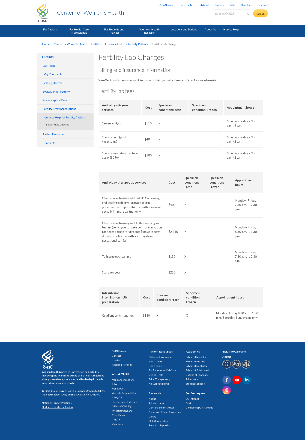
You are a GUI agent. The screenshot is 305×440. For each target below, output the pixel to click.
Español (116, 360)
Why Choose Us (52, 74)
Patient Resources (54, 134)
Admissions (192, 379)
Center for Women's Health (90, 12)
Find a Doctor (186, 4)
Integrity (117, 397)
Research (155, 393)
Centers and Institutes (161, 407)
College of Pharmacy (197, 374)
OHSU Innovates (158, 420)
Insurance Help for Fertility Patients (126, 44)
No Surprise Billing (159, 383)
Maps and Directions (123, 379)
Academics (193, 351)
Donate (220, 4)
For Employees (195, 393)
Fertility (96, 44)
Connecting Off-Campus (199, 407)
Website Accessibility (124, 392)
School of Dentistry (196, 365)
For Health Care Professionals (79, 31)
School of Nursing (195, 361)
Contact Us (49, 142)
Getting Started (52, 82)
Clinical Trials (156, 374)
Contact (263, 4)
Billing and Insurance (160, 357)
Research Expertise (159, 425)
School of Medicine (196, 357)
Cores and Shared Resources (165, 412)
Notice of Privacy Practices (57, 402)
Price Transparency (159, 379)
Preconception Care (55, 100)
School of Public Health (198, 370)
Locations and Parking (184, 29)
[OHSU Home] (45, 12)
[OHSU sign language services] (237, 367)
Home (46, 44)
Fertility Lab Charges (57, 124)
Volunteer (117, 423)
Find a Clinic (155, 365)
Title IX (116, 419)
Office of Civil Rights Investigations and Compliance (123, 411)
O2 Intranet (192, 398)
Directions (247, 4)
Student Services (195, 383)
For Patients (50, 29)
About (152, 398)
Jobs (232, 4)
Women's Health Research (149, 31)
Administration (157, 403)
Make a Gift (118, 388)
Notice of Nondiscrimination (57, 407)
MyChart (204, 4)
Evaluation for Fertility (56, 91)
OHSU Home (166, 4)
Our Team (49, 65)
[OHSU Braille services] (227, 367)
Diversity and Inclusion (124, 401)
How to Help (231, 29)
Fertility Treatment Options (59, 108)
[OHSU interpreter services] (247, 367)
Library (152, 416)
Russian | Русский (122, 364)
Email (188, 403)
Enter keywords (223, 19)
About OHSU (120, 374)
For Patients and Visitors (162, 370)
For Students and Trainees (114, 31)
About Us (210, 29)
